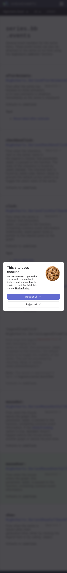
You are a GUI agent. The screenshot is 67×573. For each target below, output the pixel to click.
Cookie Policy (22, 288)
